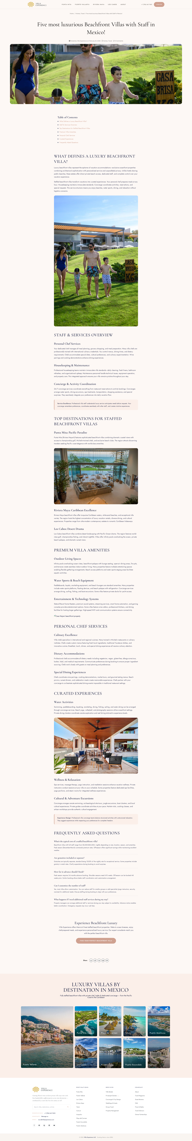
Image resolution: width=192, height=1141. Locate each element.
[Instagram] (34, 1125)
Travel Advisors (139, 1111)
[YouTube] (54, 1125)
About (123, 4)
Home (72, 13)
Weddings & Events (111, 1103)
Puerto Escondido (133, 1065)
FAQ (136, 1103)
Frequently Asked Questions (69, 142)
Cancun (153, 1065)
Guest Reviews (139, 1099)
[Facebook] (39, 1125)
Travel (82, 13)
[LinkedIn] (49, 1125)
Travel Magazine (140, 1096)
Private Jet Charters (112, 1096)
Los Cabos (112, 4)
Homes (78, 13)
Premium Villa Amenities (68, 132)
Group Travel (110, 1107)
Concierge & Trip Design (113, 1099)
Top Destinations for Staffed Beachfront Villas (75, 128)
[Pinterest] (44, 1125)
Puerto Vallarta (82, 4)
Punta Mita (67, 4)
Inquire (159, 4)
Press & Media (139, 1107)
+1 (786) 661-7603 (146, 4)
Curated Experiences (66, 139)
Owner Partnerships (141, 1114)
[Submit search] (68, 1107)
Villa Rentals (109, 1092)
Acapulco (105, 1065)
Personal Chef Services (67, 135)
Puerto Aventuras (157, 1033)
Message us (40, 1116)
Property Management (112, 1111)
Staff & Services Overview (68, 125)
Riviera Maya (98, 4)
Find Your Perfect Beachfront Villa (96, 941)
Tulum (128, 1033)
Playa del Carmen (109, 1033)
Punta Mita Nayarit (85, 1033)
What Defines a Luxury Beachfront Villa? (73, 121)
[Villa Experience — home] (37, 4)
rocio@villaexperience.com (43, 1120)
